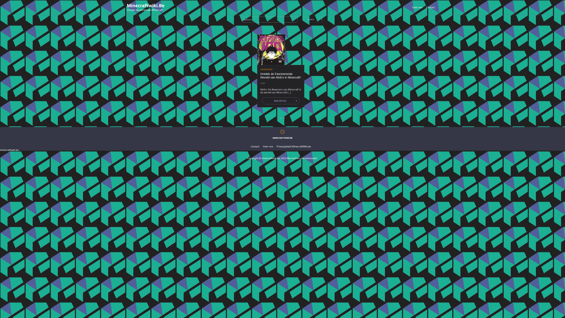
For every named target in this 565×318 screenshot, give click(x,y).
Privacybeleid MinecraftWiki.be (294, 146)
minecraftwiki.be (145, 5)
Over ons (417, 7)
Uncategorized (266, 69)
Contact (430, 7)
